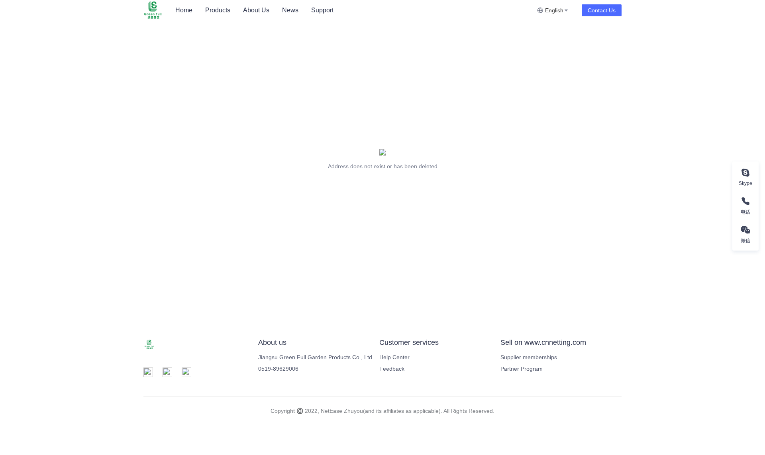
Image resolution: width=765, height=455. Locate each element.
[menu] (353, 10)
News (290, 10)
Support (322, 10)
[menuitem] (184, 10)
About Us (256, 10)
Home (183, 10)
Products (217, 10)
